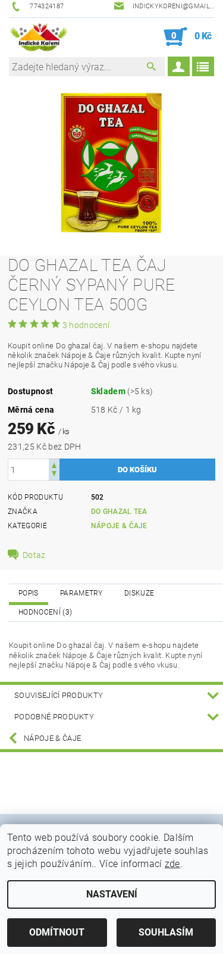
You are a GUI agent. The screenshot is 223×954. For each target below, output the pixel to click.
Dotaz (34, 555)
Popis (28, 593)
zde (172, 863)
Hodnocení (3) (45, 612)
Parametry (81, 593)
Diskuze (139, 593)
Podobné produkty (54, 716)
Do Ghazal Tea (119, 511)
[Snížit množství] (54, 475)
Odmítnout (56, 932)
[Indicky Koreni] (38, 36)
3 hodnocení (86, 325)
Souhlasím (166, 932)
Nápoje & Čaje (119, 526)
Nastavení (111, 894)
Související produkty (58, 695)
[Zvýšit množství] (54, 464)
